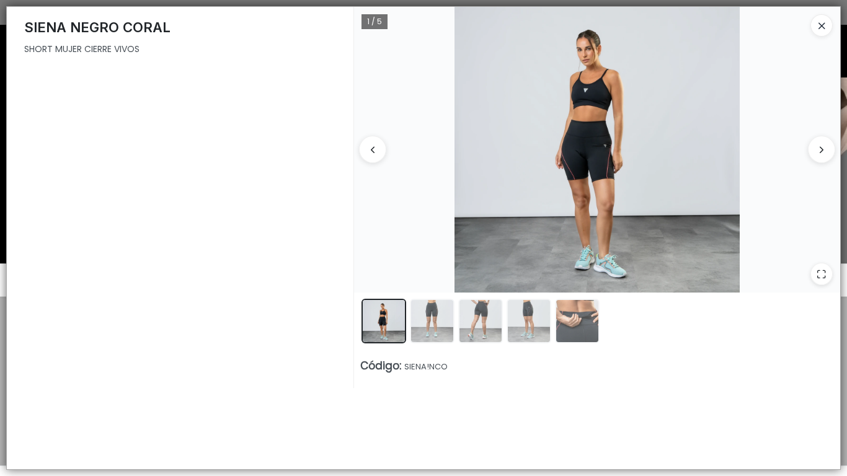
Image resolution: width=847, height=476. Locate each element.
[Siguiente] (821, 149)
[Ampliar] (821, 274)
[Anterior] (372, 149)
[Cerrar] (821, 25)
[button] (383, 321)
